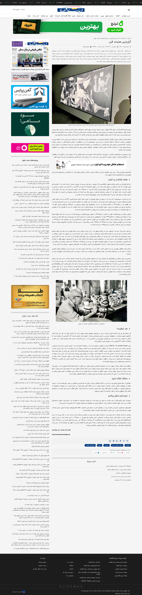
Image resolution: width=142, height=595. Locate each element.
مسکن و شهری (109, 16)
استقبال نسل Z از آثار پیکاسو (123, 480)
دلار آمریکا (26, 3)
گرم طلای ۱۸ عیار (5, 3)
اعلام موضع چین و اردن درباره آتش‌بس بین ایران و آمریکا (33, 521)
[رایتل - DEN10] (30, 148)
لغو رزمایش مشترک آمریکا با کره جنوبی (38, 434)
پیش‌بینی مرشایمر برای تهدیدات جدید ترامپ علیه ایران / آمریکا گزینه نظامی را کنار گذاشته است (30, 535)
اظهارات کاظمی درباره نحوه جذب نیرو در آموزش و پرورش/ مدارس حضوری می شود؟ (31, 232)
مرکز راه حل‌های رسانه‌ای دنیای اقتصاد (90, 578)
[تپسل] (57, 161)
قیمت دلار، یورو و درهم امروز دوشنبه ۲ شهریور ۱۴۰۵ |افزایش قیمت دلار (30, 460)
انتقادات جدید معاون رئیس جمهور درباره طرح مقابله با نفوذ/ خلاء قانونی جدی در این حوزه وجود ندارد (31, 413)
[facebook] (123, 441)
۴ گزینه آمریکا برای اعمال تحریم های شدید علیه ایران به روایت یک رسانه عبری (31, 237)
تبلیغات (71, 566)
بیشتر (29, 16)
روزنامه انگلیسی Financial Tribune (90, 581)
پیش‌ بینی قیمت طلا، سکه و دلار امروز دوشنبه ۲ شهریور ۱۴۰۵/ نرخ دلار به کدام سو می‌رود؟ (30, 171)
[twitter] (120, 441)
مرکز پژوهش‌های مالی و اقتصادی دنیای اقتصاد (89, 573)
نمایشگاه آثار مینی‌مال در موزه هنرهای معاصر (118, 466)
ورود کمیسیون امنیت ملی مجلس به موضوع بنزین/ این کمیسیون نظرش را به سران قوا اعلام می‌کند (31, 442)
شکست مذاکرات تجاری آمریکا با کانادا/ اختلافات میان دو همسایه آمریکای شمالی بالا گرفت (31, 393)
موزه (99, 445)
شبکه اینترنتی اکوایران (121, 569)
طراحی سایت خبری (18, 592)
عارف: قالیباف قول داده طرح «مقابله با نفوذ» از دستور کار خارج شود (30, 418)
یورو (111, 3)
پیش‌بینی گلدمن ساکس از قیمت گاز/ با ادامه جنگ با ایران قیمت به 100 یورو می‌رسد (30, 526)
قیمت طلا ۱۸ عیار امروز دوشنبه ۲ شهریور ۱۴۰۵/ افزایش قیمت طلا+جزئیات (32, 478)
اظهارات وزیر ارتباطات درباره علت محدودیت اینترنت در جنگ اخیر (31, 361)
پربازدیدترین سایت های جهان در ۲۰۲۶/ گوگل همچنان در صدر (32, 388)
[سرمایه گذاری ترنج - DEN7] (71, 26)
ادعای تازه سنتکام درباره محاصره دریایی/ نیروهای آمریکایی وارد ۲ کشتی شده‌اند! (31, 277)
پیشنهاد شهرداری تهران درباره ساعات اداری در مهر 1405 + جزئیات (31, 370)
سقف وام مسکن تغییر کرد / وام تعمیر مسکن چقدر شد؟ (33, 258)
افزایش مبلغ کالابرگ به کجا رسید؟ (40, 265)
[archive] (60, 586)
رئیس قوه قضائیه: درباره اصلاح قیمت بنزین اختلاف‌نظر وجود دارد (31, 548)
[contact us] (64, 586)
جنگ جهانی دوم (117, 445)
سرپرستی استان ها (68, 572)
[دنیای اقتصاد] (71, 10)
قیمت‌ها (57, 16)
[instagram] (81, 586)
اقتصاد (117, 16)
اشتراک (71, 569)
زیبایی (106, 445)
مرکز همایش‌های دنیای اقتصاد (92, 566)
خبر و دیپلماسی (125, 16)
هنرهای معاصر (90, 445)
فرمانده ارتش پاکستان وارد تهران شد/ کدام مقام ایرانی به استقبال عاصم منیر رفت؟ (31, 188)
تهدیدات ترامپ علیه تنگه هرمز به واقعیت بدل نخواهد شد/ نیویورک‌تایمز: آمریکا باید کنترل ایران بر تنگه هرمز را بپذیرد (33, 356)
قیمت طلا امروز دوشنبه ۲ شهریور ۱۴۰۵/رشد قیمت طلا (34, 470)
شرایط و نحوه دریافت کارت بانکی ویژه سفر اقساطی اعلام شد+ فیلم (31, 242)
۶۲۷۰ (124, 47)
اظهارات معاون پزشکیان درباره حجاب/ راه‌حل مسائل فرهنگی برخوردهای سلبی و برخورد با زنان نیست (33, 426)
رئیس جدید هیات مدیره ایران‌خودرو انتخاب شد (36, 430)
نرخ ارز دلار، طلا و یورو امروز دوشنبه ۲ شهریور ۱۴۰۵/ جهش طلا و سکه (31, 451)
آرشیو (51, 16)
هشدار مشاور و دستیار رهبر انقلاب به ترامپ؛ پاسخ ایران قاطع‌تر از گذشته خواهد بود (31, 384)
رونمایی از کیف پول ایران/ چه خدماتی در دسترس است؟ (33, 530)
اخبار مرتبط (91, 461)
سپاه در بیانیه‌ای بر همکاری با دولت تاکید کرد (37, 505)
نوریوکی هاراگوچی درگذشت (123, 473)
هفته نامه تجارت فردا (121, 572)
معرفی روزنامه (42, 562)
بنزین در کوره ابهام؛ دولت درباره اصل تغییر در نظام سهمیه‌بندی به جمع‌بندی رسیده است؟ (31, 327)
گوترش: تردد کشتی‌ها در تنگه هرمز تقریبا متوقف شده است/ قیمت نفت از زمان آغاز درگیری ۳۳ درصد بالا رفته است (31, 407)
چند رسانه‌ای (44, 16)
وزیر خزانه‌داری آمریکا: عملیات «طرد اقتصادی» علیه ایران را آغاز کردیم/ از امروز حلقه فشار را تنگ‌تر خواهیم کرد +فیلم (30, 338)
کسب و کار (35, 16)
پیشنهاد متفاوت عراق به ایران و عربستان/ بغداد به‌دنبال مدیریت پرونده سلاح (32, 212)
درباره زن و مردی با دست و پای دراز (121, 477)
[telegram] (113, 441)
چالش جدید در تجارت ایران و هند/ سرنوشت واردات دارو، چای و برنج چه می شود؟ (30, 402)
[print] (109, 441)
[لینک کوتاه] (127, 441)
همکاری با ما (69, 576)
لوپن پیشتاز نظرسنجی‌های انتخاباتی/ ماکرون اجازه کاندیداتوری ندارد (31, 437)
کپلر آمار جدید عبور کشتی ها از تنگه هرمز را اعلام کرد (35, 255)
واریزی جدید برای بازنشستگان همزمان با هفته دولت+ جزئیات (32, 474)
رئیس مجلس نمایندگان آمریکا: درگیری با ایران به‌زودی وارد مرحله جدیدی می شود (31, 250)
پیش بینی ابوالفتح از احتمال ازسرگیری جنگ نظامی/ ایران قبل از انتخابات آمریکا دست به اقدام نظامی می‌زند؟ (32, 221)
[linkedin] (116, 441)
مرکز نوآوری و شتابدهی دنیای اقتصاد (90, 569)
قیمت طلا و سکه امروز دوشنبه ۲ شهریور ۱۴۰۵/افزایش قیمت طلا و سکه (31, 491)
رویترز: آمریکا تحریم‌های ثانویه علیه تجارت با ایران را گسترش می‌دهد (30, 486)
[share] (67, 586)
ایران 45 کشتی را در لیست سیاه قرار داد (38, 496)
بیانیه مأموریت (42, 566)
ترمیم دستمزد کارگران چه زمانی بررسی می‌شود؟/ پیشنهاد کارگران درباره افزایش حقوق (31, 500)
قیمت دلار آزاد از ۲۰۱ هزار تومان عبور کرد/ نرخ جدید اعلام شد (32, 269)
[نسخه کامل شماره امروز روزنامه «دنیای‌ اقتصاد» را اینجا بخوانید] (30, 53)
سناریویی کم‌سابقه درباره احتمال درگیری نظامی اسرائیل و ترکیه (32, 246)
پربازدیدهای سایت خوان (30, 160)
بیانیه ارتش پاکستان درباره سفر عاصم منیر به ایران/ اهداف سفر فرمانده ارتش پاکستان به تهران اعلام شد (32, 183)
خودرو (74, 16)
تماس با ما (70, 562)
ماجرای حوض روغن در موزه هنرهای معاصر (119, 470)
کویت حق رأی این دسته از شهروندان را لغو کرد (36, 262)
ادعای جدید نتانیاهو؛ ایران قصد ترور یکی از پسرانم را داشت (33, 348)
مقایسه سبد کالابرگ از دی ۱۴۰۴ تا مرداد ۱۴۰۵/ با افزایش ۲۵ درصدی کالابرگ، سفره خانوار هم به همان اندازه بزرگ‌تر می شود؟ (30, 226)
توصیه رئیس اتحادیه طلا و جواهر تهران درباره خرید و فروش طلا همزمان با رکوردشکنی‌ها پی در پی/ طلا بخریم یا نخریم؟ (31, 517)
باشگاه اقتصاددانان (66, 16)
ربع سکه (131, 3)
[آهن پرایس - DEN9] (30, 97)
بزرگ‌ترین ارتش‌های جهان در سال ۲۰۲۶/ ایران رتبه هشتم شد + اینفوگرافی (32, 177)
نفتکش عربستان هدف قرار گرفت (40, 446)
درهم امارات (92, 3)
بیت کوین (72, 3)
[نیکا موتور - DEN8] (30, 77)
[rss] (71, 586)
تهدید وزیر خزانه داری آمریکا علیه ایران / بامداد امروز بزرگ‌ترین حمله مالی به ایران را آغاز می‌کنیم (30, 166)
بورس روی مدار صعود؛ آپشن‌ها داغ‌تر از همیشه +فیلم (34, 379)
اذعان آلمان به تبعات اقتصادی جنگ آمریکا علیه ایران (35, 352)
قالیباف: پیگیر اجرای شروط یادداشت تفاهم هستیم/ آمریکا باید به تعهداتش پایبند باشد (31, 365)
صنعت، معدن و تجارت (91, 16)
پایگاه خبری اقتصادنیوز (121, 576)
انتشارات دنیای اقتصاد (94, 562)
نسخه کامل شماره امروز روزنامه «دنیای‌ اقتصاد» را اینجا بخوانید (30, 69)
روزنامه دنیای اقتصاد (121, 566)
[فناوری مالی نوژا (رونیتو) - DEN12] (30, 297)
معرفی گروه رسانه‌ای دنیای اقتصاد (118, 562)
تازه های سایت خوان (30, 316)
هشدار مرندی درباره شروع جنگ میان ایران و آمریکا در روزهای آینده (30, 200)
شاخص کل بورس (51, 3)
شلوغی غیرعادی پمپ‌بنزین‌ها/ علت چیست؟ (37, 273)
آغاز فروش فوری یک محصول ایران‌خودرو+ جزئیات (35, 456)
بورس (102, 16)
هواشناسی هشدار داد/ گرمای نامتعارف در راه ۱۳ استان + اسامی (31, 204)
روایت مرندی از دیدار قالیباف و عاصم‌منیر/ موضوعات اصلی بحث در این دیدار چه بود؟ (31, 344)
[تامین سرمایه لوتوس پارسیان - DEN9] (30, 124)
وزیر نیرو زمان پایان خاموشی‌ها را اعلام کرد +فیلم (35, 216)
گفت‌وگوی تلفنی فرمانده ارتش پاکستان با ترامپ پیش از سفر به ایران (30, 207)
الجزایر (127, 445)
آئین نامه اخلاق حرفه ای (39, 569)
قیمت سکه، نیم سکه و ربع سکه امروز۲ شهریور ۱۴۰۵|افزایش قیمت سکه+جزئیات (31, 466)
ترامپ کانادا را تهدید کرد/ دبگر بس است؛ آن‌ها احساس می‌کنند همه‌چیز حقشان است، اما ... (32, 375)
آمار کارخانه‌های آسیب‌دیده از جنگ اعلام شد (37, 421)
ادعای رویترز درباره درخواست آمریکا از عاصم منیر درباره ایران (33, 397)
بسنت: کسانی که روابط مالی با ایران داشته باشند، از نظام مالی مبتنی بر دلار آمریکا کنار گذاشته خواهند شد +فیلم (30, 322)
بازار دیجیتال (80, 16)
